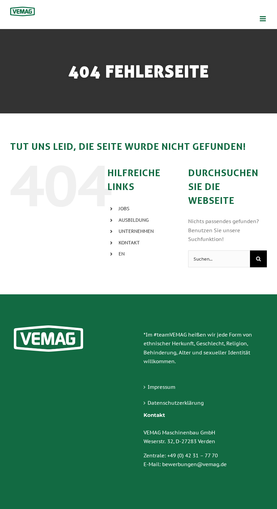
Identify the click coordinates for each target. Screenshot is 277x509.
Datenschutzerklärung (176, 403)
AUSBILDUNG (134, 220)
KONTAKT (129, 243)
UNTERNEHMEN (136, 231)
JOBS (124, 209)
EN (122, 254)
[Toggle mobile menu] (263, 18)
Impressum (161, 387)
